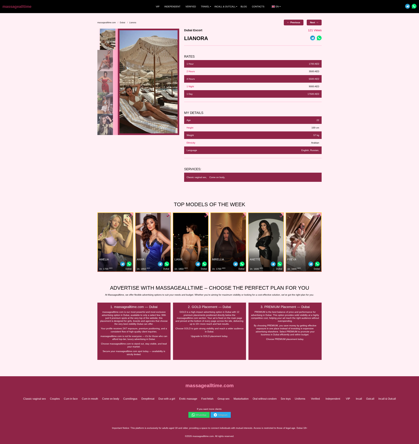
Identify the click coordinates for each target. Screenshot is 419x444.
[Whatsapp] (414, 6)
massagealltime (16, 6)
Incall (359, 398)
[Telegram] (407, 6)
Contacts (258, 6)
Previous (295, 22)
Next (312, 22)
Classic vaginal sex (34, 398)
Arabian (315, 142)
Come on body (110, 398)
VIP (157, 6)
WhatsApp (201, 415)
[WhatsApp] (319, 38)
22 (318, 120)
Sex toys (286, 398)
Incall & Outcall (387, 398)
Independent (172, 6)
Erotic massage (188, 398)
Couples (55, 398)
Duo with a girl (166, 398)
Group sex (223, 398)
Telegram (223, 415)
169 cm (315, 127)
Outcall (370, 398)
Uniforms (300, 398)
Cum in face (71, 398)
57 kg (316, 135)
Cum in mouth (90, 398)
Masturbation (241, 398)
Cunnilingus (130, 398)
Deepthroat (147, 398)
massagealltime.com (106, 22)
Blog (244, 6)
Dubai (122, 22)
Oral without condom (265, 398)
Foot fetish (207, 398)
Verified (190, 6)
